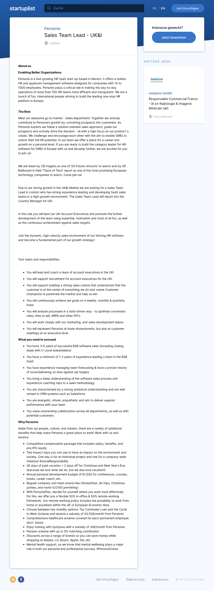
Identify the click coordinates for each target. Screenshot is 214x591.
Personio (52, 28)
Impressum (160, 579)
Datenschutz (135, 579)
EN (163, 8)
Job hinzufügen (187, 8)
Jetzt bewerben (173, 37)
